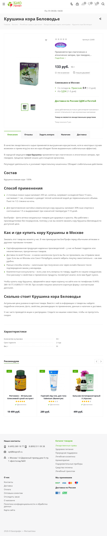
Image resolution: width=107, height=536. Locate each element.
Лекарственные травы (66, 445)
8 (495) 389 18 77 (16, 446)
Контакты (8, 482)
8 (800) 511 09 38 (37, 446)
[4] (63, 39)
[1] (56, 39)
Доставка (8, 485)
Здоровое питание (64, 449)
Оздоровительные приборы (69, 463)
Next (101, 361)
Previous (97, 361)
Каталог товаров (64, 440)
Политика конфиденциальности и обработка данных (25, 505)
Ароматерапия (62, 460)
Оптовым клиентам (13, 493)
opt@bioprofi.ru (15, 451)
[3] (61, 39)
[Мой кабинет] (77, 4)
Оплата (7, 489)
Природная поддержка (66, 452)
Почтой (91, 100)
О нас (7, 477)
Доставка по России (67, 100)
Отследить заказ (12, 496)
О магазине (9, 500)
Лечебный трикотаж (65, 471)
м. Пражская (75, 87)
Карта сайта (9, 510)
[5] (66, 39)
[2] (58, 39)
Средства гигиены (64, 467)
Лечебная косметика (65, 456)
